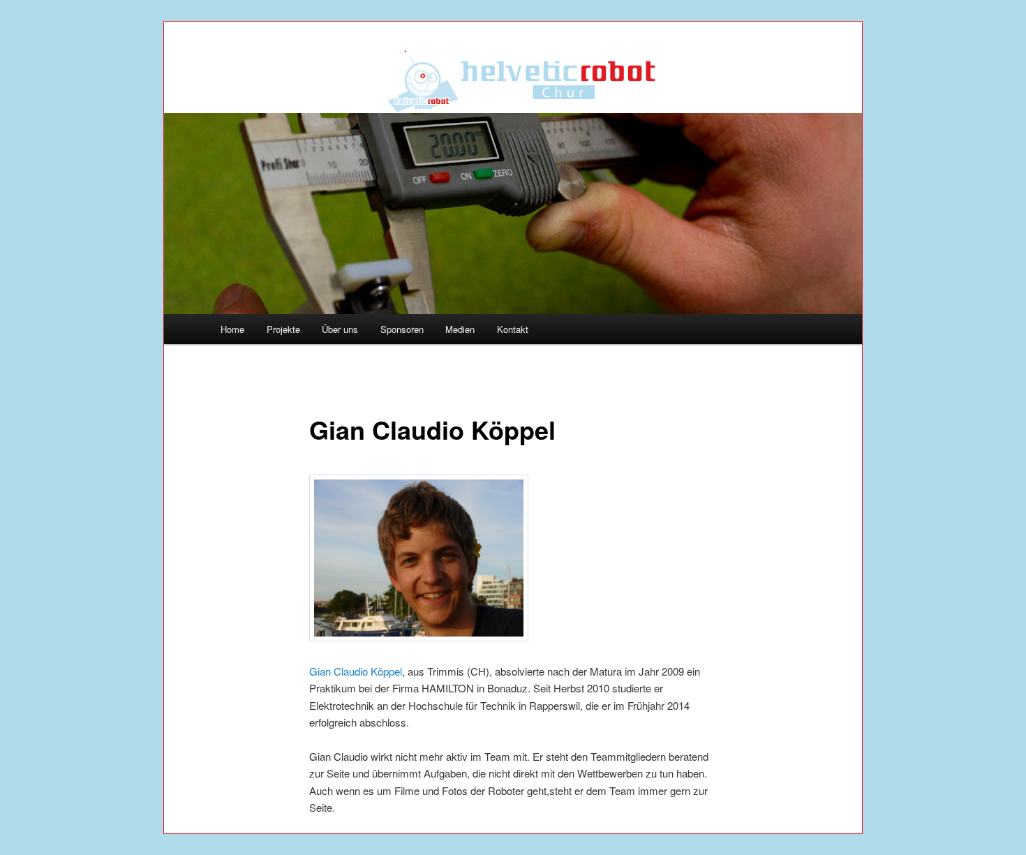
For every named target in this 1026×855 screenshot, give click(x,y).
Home (232, 329)
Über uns (340, 329)
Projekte (283, 329)
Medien (460, 329)
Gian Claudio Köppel (355, 671)
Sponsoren (402, 329)
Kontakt (512, 329)
